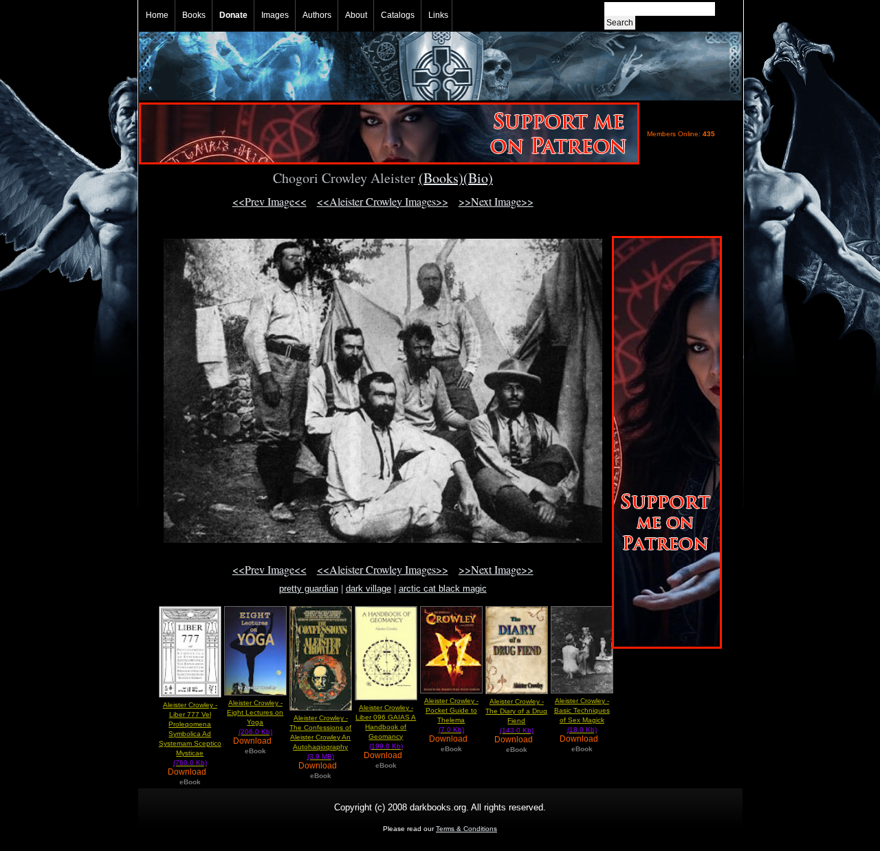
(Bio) (478, 178)
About (356, 15)
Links (438, 15)
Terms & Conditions (466, 828)
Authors (316, 15)
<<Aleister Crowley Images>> (382, 201)
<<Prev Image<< (269, 201)
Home (157, 15)
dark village (368, 588)
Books (194, 15)
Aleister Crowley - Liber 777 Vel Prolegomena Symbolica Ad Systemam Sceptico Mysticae (190, 733)
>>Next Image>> (496, 201)
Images (275, 15)
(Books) (441, 178)
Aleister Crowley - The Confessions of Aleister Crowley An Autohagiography (320, 737)
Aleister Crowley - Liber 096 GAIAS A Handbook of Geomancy (385, 727)
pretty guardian (308, 588)
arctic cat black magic (443, 588)
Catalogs (398, 15)
